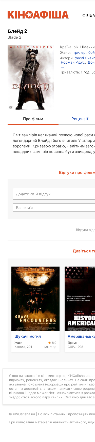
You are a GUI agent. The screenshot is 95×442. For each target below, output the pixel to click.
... (62, 66)
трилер (79, 52)
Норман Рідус (73, 62)
